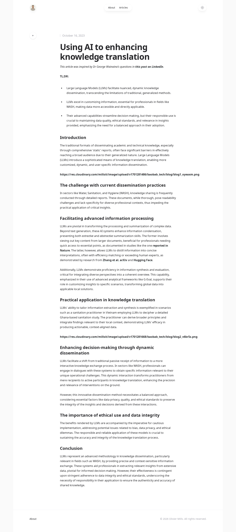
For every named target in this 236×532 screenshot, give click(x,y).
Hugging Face (143, 260)
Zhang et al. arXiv (115, 260)
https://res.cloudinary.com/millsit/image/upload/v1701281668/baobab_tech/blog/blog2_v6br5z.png (128, 337)
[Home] (33, 7)
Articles (123, 7)
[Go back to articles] (33, 35)
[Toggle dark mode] (202, 7)
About (111, 7)
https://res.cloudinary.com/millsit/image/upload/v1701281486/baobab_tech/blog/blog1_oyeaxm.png (129, 174)
